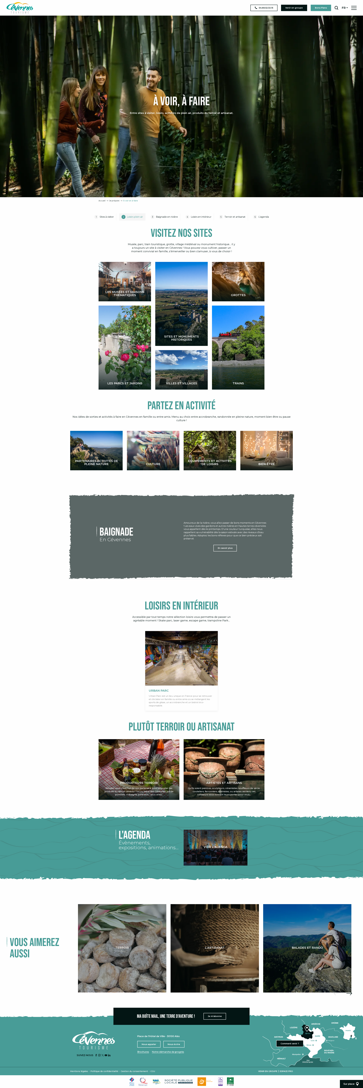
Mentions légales (79, 1071)
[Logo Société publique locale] (179, 1081)
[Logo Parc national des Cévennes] (206, 1081)
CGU (152, 1071)
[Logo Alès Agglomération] (156, 1081)
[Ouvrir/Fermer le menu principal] (354, 8)
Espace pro (286, 1071)
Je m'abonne (215, 1016)
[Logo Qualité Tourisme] (143, 1081)
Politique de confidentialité (104, 1071)
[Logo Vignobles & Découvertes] (230, 1081)
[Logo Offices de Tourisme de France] (131, 1081)
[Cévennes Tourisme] (19, 7)
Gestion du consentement (134, 1071)
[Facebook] (96, 1055)
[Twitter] (102, 1055)
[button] (336, 8)
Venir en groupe (267, 1071)
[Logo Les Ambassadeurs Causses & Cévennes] (220, 1081)
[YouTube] (106, 1055)
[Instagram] (99, 1055)
